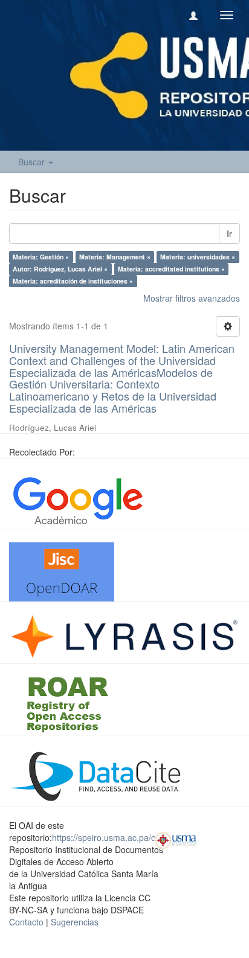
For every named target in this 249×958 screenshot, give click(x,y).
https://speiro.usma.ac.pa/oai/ (108, 837)
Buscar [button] (32, 162)
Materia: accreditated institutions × (171, 268)
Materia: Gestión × (41, 256)
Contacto (26, 922)
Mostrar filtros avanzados (191, 298)
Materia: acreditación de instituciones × (73, 280)
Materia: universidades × (197, 256)
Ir (229, 233)
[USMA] (175, 839)
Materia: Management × (114, 256)
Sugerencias (75, 922)
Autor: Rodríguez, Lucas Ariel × (60, 268)
